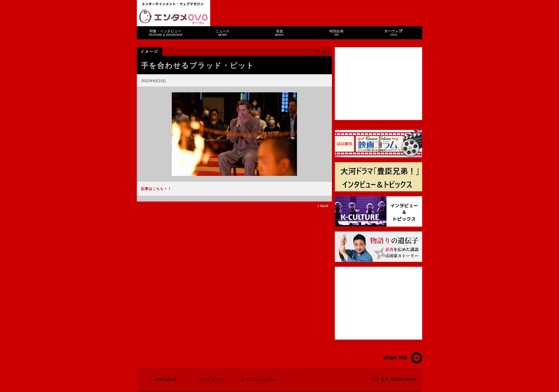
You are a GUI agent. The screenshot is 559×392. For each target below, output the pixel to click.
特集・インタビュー (165, 32)
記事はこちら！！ (156, 189)
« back (322, 206)
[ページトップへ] (402, 362)
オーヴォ (391, 32)
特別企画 (337, 32)
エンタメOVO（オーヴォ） (173, 17)
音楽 (279, 32)
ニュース (222, 32)
